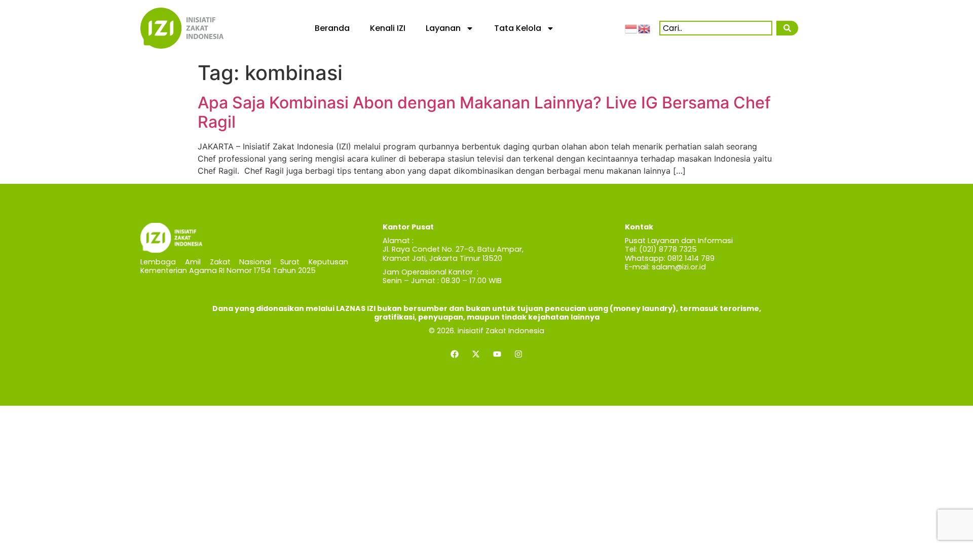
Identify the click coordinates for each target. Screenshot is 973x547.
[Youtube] (497, 354)
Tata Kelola (517, 28)
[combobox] (715, 28)
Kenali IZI (387, 28)
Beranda (332, 28)
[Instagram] (518, 354)
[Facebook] (454, 354)
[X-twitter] (476, 354)
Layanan (443, 28)
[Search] (787, 28)
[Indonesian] (631, 28)
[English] (644, 28)
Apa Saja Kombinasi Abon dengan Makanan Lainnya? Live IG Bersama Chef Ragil (484, 112)
